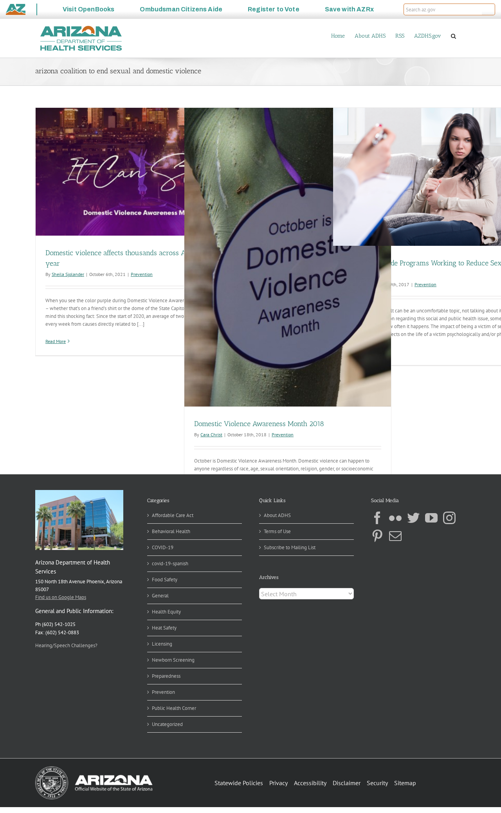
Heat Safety (164, 627)
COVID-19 (162, 547)
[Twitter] (413, 518)
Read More (55, 341)
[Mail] (395, 536)
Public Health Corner (174, 708)
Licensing (162, 644)
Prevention (142, 274)
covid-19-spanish (170, 563)
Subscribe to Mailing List (289, 547)
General (160, 595)
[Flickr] (395, 518)
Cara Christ (211, 434)
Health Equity (166, 611)
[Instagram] (449, 518)
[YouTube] (431, 518)
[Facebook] (377, 518)
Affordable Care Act (172, 515)
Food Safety (164, 579)
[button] (488, 9)
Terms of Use (277, 531)
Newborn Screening (173, 660)
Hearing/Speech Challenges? (66, 645)
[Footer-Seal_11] (94, 769)
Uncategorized (167, 724)
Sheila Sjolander (68, 274)
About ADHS (277, 515)
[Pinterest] (377, 536)
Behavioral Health (171, 531)
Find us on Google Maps (60, 597)
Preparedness (166, 676)
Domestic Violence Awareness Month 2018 (259, 423)
